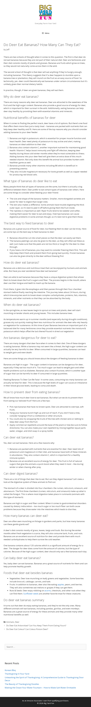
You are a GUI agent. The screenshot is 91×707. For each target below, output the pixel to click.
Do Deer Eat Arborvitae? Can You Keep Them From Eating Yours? (36, 625)
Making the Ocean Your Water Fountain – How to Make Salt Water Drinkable (40, 687)
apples (61, 584)
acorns (48, 590)
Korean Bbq (10, 670)
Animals (10, 622)
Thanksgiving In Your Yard (17, 673)
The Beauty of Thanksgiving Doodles (22, 684)
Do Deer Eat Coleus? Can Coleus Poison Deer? (27, 629)
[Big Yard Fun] (45, 12)
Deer (17, 622)
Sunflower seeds (31, 593)
